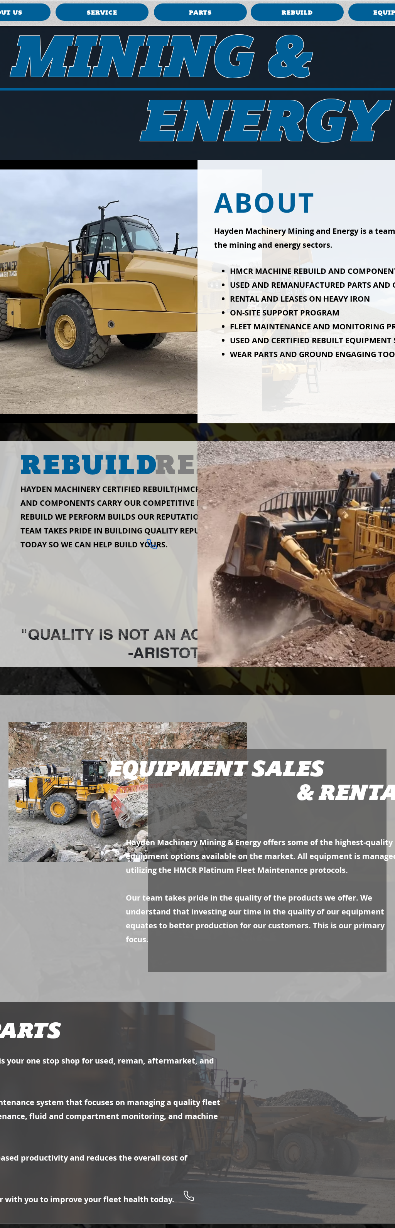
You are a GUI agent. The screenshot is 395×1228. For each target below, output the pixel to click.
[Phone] (151, 544)
